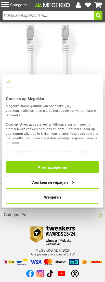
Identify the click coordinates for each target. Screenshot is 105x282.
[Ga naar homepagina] (52, 5)
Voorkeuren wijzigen (49, 182)
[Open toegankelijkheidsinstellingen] (75, 273)
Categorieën (15, 215)
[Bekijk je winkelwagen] (98, 5)
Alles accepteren (52, 167)
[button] (18, 5)
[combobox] (48, 15)
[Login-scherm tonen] (78, 5)
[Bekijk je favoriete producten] (88, 5)
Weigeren (52, 197)
